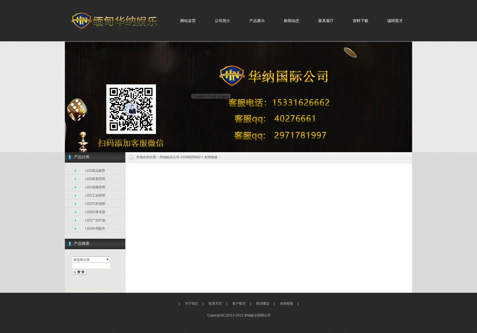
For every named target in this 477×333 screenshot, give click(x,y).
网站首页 (188, 20)
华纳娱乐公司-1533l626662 (180, 157)
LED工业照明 (95, 195)
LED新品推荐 (95, 171)
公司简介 (222, 20)
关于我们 (191, 303)
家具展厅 (326, 20)
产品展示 (257, 20)
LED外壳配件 (95, 228)
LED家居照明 (95, 179)
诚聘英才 (395, 20)
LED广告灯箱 (95, 220)
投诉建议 (262, 303)
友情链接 (211, 157)
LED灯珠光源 (95, 212)
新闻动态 (291, 20)
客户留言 (239, 303)
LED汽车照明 (95, 204)
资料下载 (360, 20)
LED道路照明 (95, 187)
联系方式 (215, 303)
